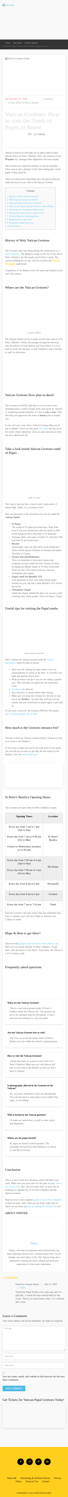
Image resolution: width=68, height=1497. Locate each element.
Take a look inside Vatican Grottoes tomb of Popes (30, 206)
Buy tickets (17, 43)
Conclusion (14, 226)
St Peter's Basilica (31, 43)
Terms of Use (32, 1481)
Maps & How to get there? (19, 219)
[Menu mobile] (62, 6)
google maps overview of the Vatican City (38, 943)
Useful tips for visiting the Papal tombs (25, 209)
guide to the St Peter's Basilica (48, 1200)
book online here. (30, 754)
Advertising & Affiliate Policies (35, 1478)
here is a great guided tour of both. (21, 714)
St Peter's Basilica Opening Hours (23, 216)
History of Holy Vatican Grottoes (22, 196)
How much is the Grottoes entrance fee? (25, 213)
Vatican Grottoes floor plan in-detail (24, 203)
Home (8, 43)
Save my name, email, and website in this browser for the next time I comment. (33, 1378)
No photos (16, 689)
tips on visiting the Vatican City (42, 1206)
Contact (45, 1481)
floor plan (43, 428)
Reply (22, 1287)
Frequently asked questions (20, 223)
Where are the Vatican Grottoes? (22, 199)
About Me (11, 1478)
